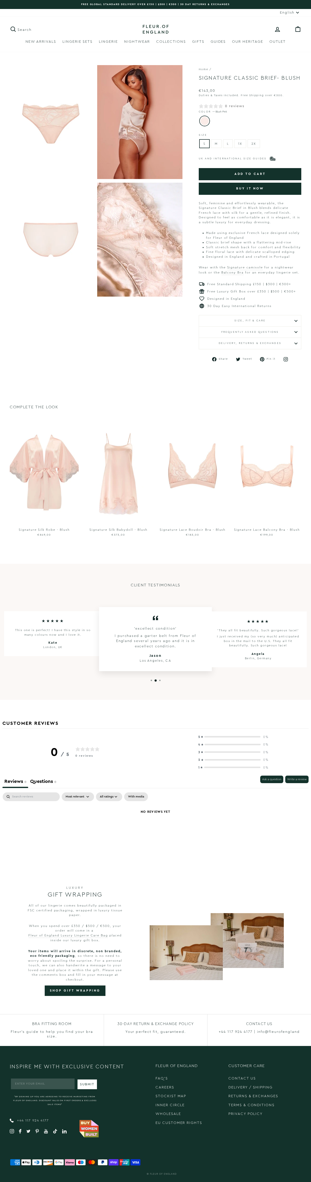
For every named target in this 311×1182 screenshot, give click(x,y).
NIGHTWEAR (137, 41)
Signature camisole (245, 267)
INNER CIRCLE (170, 1105)
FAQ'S (162, 1078)
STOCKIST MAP (171, 1096)
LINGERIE (108, 41)
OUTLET (277, 41)
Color (213, 112)
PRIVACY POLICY (245, 1114)
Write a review (297, 779)
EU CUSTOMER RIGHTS (179, 1123)
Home (203, 69)
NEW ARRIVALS (41, 41)
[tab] (43, 782)
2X (253, 143)
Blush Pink (204, 121)
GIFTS (198, 41)
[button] (233, 737)
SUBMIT (87, 1084)
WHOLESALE (168, 1114)
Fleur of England (163, 1174)
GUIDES (218, 41)
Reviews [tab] (15, 781)
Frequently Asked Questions (250, 332)
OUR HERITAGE (247, 41)
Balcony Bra (232, 272)
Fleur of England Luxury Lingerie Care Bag (68, 935)
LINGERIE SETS (77, 41)
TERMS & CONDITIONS (251, 1105)
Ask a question (271, 779)
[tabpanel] (155, 828)
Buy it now (250, 188)
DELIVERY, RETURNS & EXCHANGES (250, 343)
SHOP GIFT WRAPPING (75, 990)
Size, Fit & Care (250, 320)
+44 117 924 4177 (32, 1120)
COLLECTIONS (171, 41)
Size (203, 135)
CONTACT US (242, 1078)
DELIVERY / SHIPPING (250, 1087)
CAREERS (165, 1087)
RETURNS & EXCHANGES (253, 1096)
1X (240, 143)
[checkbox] (136, 796)
